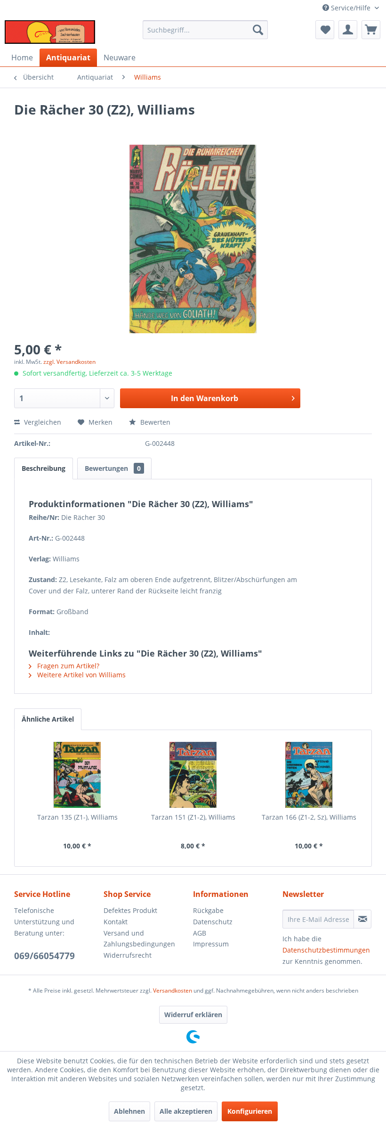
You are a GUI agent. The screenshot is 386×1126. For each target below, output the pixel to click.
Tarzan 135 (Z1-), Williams (77, 817)
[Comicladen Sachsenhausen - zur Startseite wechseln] (50, 32)
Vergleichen (41, 422)
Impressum (211, 943)
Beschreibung (43, 468)
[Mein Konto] (347, 29)
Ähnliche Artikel (48, 719)
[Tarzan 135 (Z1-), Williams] (77, 775)
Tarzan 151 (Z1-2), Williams (193, 817)
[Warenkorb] (371, 29)
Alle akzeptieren (186, 1111)
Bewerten (154, 422)
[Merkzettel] (324, 29)
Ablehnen (129, 1111)
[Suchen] (258, 29)
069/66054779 (44, 956)
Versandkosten (172, 990)
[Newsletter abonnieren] (362, 919)
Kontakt (116, 921)
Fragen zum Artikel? (67, 665)
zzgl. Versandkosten (69, 362)
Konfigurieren (249, 1111)
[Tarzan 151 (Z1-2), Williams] (193, 775)
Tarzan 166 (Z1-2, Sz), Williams (309, 817)
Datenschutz (213, 921)
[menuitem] (205, 29)
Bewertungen (113, 468)
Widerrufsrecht (128, 955)
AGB (199, 933)
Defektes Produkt (130, 910)
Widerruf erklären (193, 1014)
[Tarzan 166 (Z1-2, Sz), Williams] (309, 775)
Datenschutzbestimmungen (326, 949)
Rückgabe (208, 910)
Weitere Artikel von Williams (80, 674)
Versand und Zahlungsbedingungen (139, 939)
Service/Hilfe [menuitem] (350, 7)
